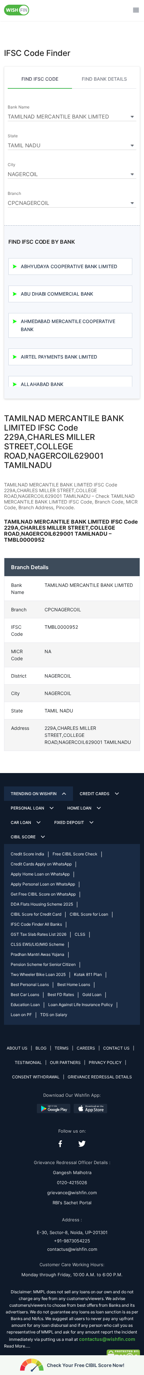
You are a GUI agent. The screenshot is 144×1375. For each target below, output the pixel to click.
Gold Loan (91, 994)
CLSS (80, 934)
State (13, 136)
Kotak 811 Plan (88, 974)
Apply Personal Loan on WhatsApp (43, 884)
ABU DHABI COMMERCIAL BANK (57, 294)
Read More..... (17, 1346)
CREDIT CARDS (95, 793)
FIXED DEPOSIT (69, 822)
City (11, 164)
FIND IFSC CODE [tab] (39, 79)
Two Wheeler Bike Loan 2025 (38, 974)
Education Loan (25, 1004)
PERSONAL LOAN (27, 808)
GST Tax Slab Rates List (38, 934)
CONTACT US (116, 1048)
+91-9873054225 (72, 1240)
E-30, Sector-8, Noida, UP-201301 (72, 1232)
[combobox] (72, 115)
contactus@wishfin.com (72, 1249)
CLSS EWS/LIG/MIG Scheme (37, 944)
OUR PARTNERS (65, 1062)
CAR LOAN (21, 822)
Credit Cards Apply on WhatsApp (41, 863)
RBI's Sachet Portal (72, 1202)
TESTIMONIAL (28, 1062)
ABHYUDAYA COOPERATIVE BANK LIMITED (69, 266)
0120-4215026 (72, 1182)
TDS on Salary (53, 1014)
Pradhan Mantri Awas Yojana (37, 954)
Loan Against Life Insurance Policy (80, 1004)
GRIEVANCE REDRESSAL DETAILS (100, 1076)
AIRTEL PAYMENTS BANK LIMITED (59, 357)
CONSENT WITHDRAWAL (36, 1076)
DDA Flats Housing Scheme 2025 (42, 904)
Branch (14, 193)
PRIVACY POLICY (105, 1062)
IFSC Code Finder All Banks (36, 924)
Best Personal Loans (30, 984)
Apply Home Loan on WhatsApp (40, 873)
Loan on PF (21, 1014)
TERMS (62, 1048)
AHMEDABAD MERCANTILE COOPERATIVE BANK (68, 325)
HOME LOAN (79, 808)
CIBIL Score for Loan (89, 914)
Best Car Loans (25, 994)
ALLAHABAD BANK (42, 384)
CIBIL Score (23, 836)
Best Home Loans (73, 984)
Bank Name (18, 107)
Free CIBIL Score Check (75, 853)
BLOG (41, 1048)
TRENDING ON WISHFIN (34, 793)
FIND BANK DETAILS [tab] (104, 79)
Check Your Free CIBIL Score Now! (85, 1365)
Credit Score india (27, 853)
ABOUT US (17, 1048)
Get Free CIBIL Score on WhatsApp (43, 894)
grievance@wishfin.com (72, 1192)
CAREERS (86, 1048)
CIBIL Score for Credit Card (36, 914)
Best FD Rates (61, 994)
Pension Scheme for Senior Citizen (43, 964)
